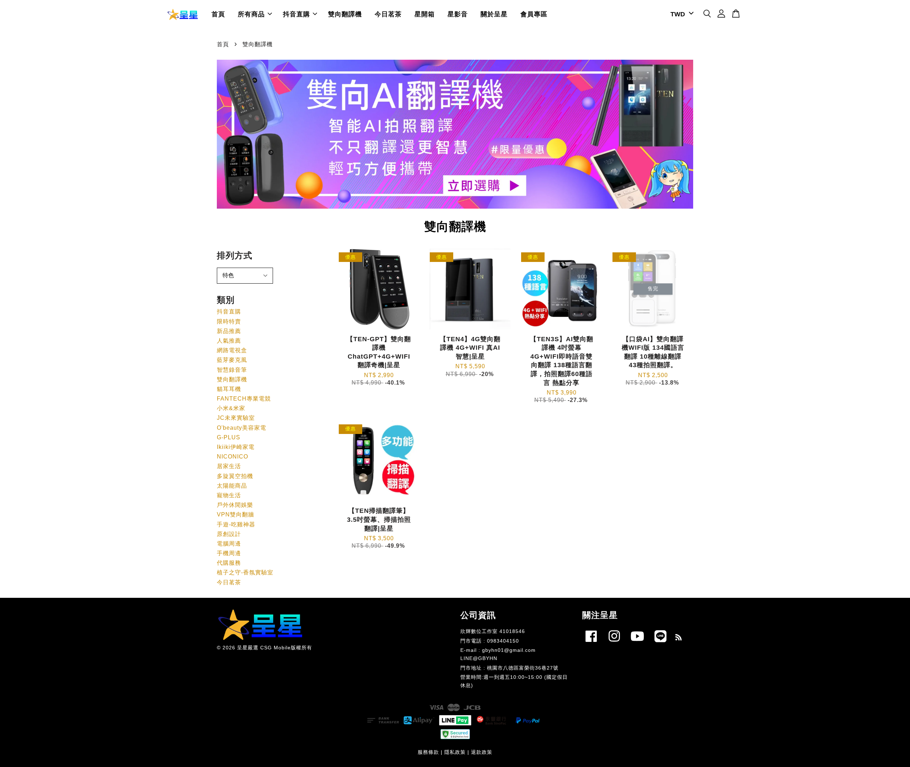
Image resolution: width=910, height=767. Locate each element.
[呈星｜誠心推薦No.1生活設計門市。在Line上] (660, 643)
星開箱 (424, 14)
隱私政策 (455, 752)
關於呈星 (494, 14)
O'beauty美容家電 (241, 428)
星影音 (458, 14)
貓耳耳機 (229, 389)
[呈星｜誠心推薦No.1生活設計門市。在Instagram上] (614, 643)
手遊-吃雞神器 (236, 524)
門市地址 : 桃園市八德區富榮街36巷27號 (509, 668)
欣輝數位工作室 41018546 (492, 631)
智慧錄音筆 (232, 370)
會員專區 (533, 14)
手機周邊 (229, 553)
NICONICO (232, 457)
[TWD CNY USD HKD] (680, 14)
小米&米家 (231, 408)
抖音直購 (296, 14)
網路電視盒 (232, 350)
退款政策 (481, 752)
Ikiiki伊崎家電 (236, 447)
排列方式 (234, 255)
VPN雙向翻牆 (235, 514)
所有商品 (251, 14)
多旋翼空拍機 (235, 476)
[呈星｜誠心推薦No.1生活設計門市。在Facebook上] (591, 643)
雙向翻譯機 (345, 14)
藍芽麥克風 (232, 360)
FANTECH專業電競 (244, 399)
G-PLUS (228, 437)
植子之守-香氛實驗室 (245, 572)
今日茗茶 (388, 14)
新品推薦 (229, 331)
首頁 (218, 14)
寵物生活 (229, 495)
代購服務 (229, 563)
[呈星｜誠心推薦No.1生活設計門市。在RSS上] (679, 638)
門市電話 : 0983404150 (489, 641)
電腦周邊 (229, 544)
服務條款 (428, 752)
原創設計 (229, 534)
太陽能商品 (232, 486)
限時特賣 (229, 321)
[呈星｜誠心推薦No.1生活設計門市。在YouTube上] (637, 643)
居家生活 (229, 466)
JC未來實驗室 (236, 418)
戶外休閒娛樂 (235, 505)
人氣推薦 (229, 341)
